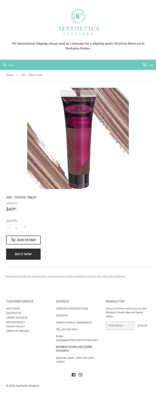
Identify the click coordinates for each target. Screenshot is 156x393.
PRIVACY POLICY (15, 326)
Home (9, 75)
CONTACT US (13, 312)
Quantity (11, 220)
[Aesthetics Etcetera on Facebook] (74, 375)
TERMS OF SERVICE (17, 330)
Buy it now (23, 254)
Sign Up (142, 325)
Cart (150, 64)
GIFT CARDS (13, 308)
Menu (11, 64)
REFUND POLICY (15, 322)
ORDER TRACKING (16, 317)
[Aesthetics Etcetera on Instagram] (80, 375)
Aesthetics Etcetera (27, 385)
